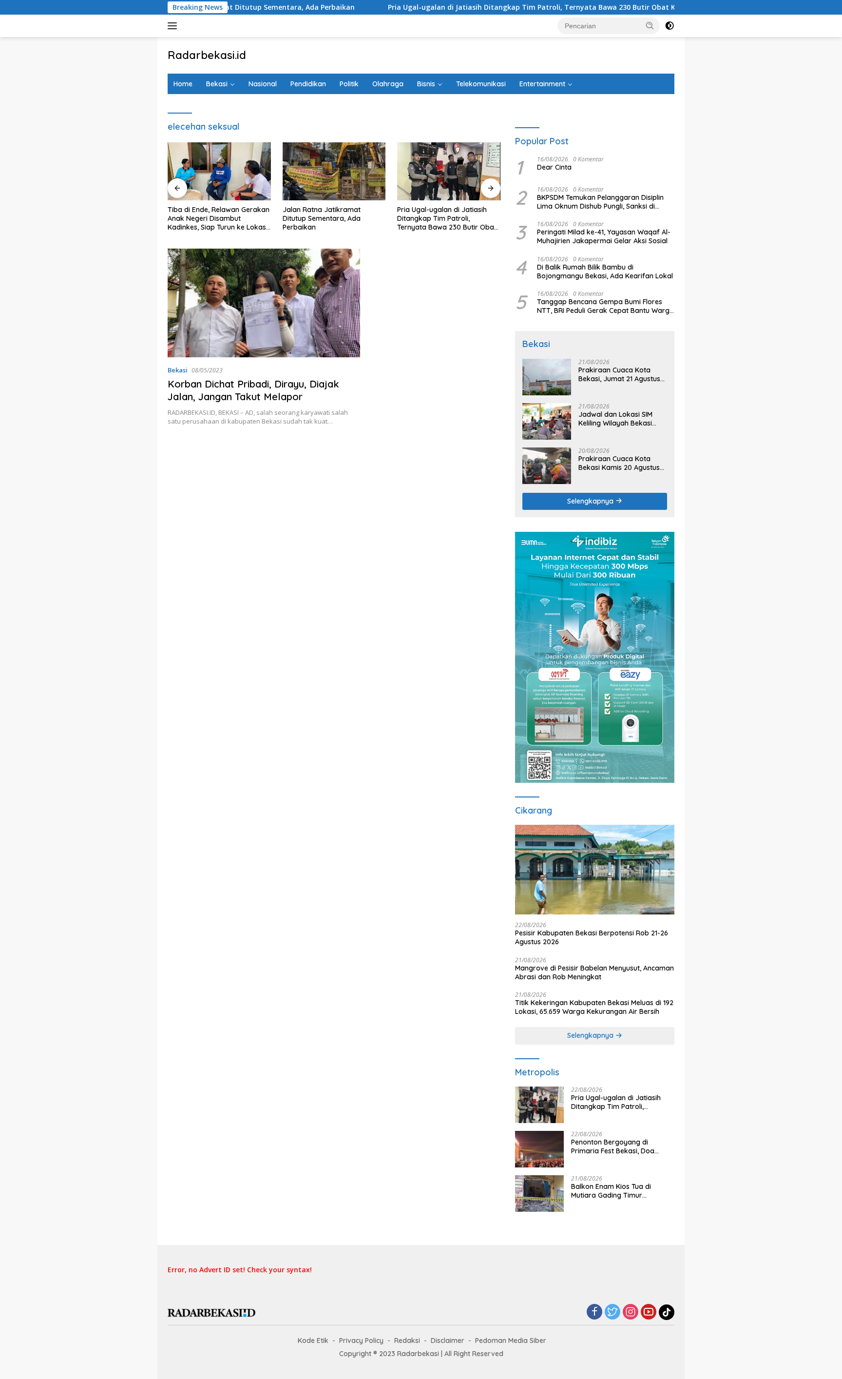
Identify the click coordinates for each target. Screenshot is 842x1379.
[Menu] (174, 26)
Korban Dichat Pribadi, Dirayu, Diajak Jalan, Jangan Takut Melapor (253, 390)
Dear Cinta (554, 167)
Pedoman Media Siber (510, 1340)
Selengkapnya (591, 501)
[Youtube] (648, 1312)
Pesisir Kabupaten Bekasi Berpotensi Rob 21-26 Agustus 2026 (591, 937)
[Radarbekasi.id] (211, 1312)
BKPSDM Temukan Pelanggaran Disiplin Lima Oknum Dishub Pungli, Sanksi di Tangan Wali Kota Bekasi (600, 202)
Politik (349, 83)
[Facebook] (594, 1312)
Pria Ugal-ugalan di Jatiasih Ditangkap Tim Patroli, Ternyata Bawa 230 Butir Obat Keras (488, 7)
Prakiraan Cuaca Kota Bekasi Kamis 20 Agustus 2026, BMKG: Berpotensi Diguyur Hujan (619, 463)
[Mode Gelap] (669, 26)
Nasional (263, 83)
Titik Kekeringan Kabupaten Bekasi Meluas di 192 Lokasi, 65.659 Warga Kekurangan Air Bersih (594, 1007)
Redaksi (407, 1340)
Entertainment (542, 83)
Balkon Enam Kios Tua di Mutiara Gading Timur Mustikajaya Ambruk (611, 1191)
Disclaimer (447, 1340)
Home (182, 83)
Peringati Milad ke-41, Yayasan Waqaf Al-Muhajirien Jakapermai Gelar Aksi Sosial (603, 236)
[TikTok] (666, 1312)
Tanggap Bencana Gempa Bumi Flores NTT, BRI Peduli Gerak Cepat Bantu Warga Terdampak (605, 306)
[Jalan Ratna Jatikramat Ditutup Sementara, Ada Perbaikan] (334, 171)
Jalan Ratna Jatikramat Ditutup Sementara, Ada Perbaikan (322, 218)
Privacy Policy (361, 1340)
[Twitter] (612, 1312)
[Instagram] (630, 1312)
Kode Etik (313, 1340)
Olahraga (387, 83)
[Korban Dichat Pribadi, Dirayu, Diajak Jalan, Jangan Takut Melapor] (264, 303)
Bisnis (426, 83)
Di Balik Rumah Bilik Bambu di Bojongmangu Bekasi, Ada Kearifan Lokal (605, 271)
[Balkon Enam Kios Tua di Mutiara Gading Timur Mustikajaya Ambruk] (539, 1193)
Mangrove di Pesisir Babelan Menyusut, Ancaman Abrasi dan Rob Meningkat (594, 972)
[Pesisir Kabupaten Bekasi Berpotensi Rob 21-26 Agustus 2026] (594, 869)
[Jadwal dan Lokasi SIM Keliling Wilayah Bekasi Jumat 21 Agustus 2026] (546, 421)
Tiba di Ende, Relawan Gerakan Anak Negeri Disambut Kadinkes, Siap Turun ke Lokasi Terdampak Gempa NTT (218, 218)
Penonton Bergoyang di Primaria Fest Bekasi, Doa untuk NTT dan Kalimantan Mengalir (614, 1146)
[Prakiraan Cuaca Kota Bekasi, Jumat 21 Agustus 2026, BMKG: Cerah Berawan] (546, 377)
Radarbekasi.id (207, 55)
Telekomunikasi (481, 83)
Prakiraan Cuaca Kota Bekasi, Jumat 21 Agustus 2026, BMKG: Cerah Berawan (619, 374)
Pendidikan (308, 83)
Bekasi (217, 83)
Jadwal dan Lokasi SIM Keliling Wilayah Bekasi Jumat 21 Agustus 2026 (615, 418)
